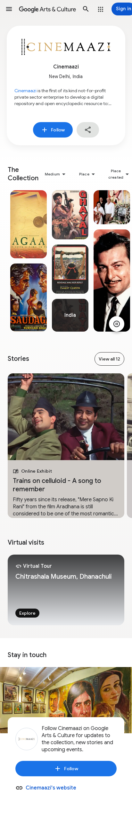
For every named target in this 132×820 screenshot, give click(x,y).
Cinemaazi (25, 91)
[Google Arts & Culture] (47, 9)
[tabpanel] (28, 261)
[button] (9, 9)
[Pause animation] (116, 324)
